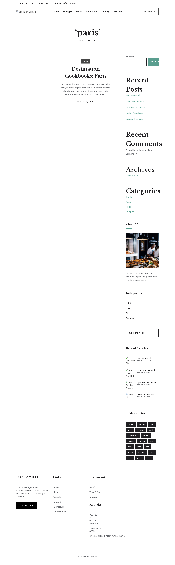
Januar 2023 (132, 175)
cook (151, 430)
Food (85, 61)
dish (151, 441)
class (130, 430)
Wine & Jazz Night (135, 119)
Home (56, 11)
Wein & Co (91, 11)
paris (130, 458)
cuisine (145, 435)
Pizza (128, 206)
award (130, 424)
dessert (131, 441)
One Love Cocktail (135, 101)
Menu (55, 492)
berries (142, 424)
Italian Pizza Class (134, 113)
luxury (130, 452)
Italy (139, 446)
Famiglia (67, 11)
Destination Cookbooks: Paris (85, 72)
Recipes (130, 211)
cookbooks (132, 435)
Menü (79, 11)
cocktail (140, 430)
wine (149, 458)
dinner (142, 441)
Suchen (130, 56)
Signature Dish (133, 95)
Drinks (129, 197)
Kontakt (118, 11)
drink (130, 446)
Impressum (58, 506)
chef (151, 424)
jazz (147, 446)
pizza (139, 458)
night (152, 452)
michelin (141, 452)
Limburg (105, 11)
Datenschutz (59, 511)
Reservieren (148, 12)
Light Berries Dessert (136, 107)
